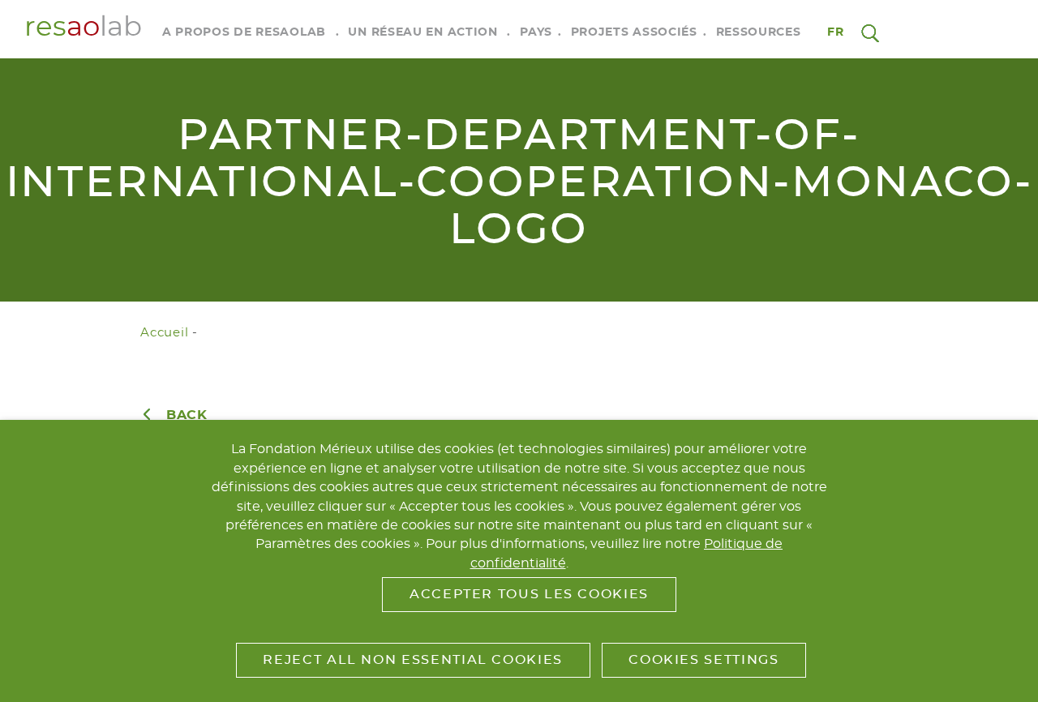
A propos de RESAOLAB (244, 32)
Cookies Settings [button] (703, 659)
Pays (536, 32)
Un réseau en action (422, 32)
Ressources (758, 32)
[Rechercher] (870, 32)
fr (836, 32)
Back (187, 415)
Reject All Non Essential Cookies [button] (412, 659)
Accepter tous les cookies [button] (529, 594)
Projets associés (634, 32)
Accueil (164, 333)
